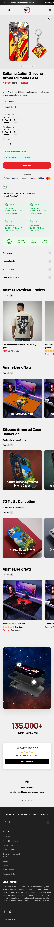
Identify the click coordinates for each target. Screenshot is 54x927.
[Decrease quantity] (6, 144)
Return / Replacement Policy (11, 855)
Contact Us (7, 861)
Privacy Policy (8, 845)
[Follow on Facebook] (4, 912)
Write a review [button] (27, 761)
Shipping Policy (9, 850)
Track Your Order (9, 874)
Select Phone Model (10, 870)
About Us (6, 837)
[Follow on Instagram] (10, 912)
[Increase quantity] (15, 144)
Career (5, 865)
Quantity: (6, 139)
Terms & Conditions (10, 841)
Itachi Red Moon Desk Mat (14, 623)
